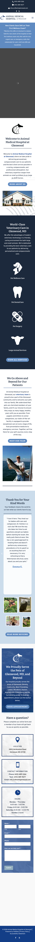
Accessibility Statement (17, 934)
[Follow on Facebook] (15, 937)
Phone (6, 841)
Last (19, 829)
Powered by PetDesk (12, 932)
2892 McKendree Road (17, 749)
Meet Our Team (17, 441)
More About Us (17, 184)
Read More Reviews (17, 634)
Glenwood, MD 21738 (17, 752)
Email (7, 833)
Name (7, 823)
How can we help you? (12, 848)
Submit (8, 868)
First (5, 829)
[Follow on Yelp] (19, 937)
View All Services (17, 360)
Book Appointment (17, 707)
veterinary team (22, 395)
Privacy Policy (24, 932)
